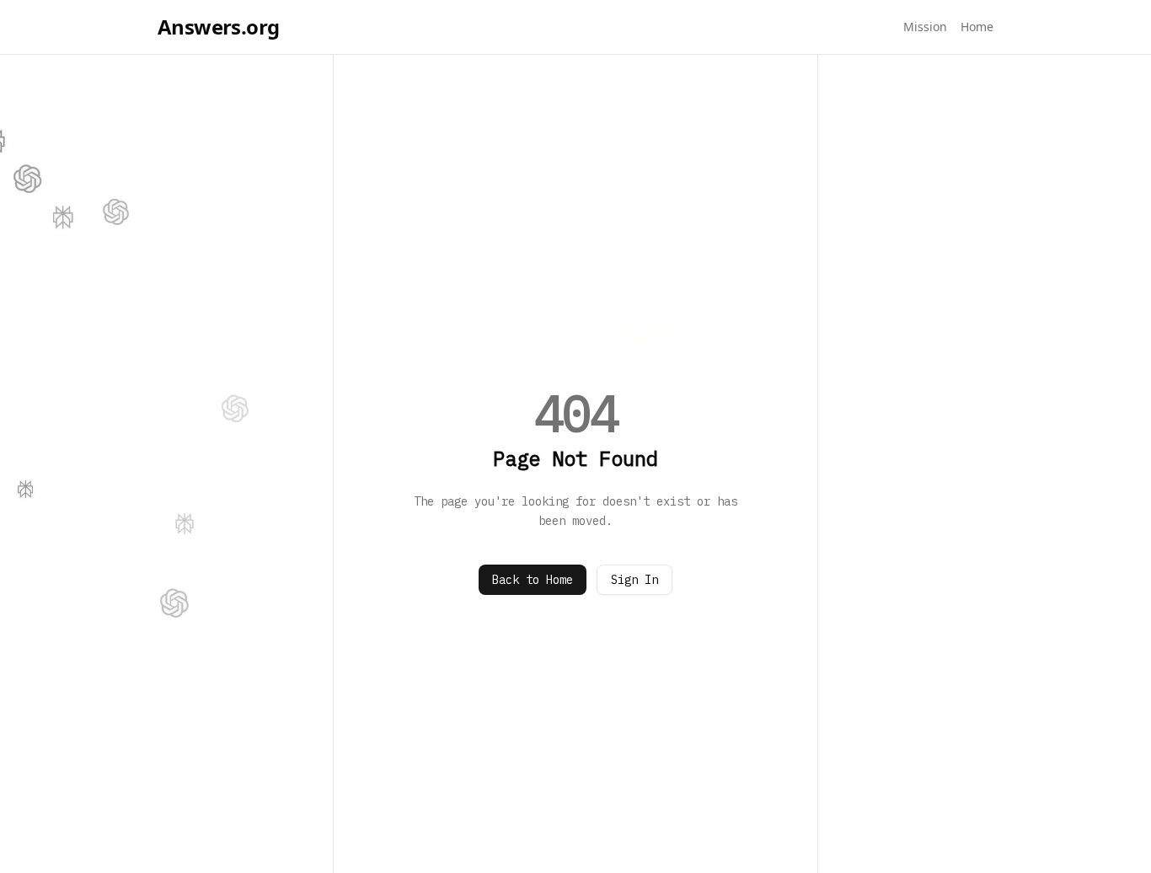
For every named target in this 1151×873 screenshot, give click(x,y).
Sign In (634, 579)
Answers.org (218, 26)
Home (977, 27)
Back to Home (532, 579)
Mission (925, 27)
